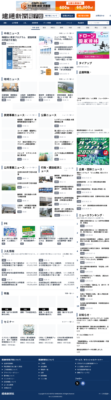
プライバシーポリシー (10, 372)
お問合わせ (100, 15)
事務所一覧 (43, 369)
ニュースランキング (90, 215)
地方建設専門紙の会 (83, 369)
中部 (70, 27)
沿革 (41, 372)
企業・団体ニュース (90, 169)
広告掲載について (9, 382)
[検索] (107, 22)
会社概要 (42, 366)
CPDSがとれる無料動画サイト (86, 363)
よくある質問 (7, 385)
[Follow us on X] (77, 383)
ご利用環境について (10, 369)
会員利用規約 (7, 363)
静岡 (61, 27)
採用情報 (42, 376)
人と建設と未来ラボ (83, 366)
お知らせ (84, 314)
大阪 (78, 27)
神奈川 (53, 27)
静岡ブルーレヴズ (82, 372)
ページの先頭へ (104, 394)
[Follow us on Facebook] (83, 383)
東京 (44, 27)
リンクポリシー (8, 379)
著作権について (8, 376)
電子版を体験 (83, 15)
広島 (104, 27)
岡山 (96, 27)
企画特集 (84, 72)
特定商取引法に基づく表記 (12, 366)
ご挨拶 (41, 363)
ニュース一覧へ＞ (31, 115)
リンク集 (42, 379)
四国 (87, 27)
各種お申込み (68, 15)
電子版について (51, 15)
